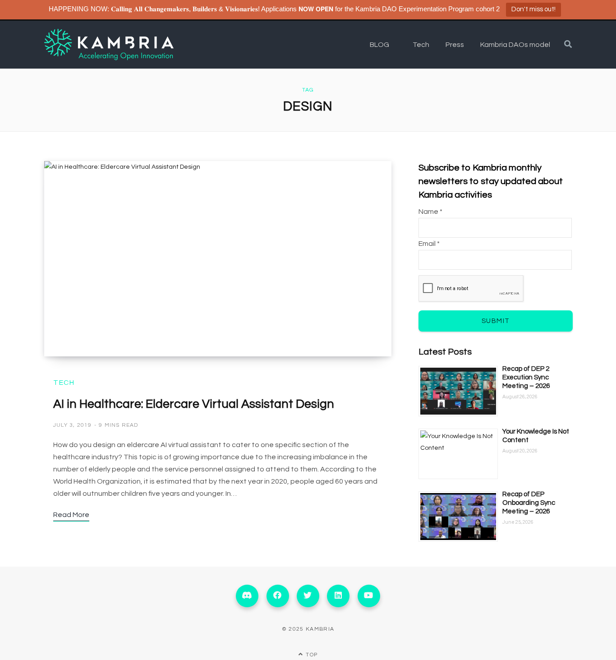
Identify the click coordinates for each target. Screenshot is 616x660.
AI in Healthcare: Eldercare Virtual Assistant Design (193, 404)
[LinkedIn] (338, 596)
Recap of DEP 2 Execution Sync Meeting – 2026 (526, 377)
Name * (430, 211)
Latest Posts (445, 351)
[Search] (568, 44)
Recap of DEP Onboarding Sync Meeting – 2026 (528, 503)
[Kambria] (109, 44)
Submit (496, 321)
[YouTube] (369, 596)
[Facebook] (278, 596)
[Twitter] (308, 596)
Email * (429, 243)
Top (310, 655)
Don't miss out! (533, 9)
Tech (63, 382)
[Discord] (247, 596)
